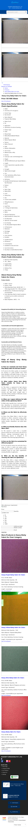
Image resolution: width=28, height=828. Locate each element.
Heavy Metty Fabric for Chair (12, 91)
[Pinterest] (9, 762)
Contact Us (4, 772)
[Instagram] (7, 762)
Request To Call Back (6, 86)
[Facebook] (2, 762)
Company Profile (6, 768)
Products (7, 90)
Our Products (5, 770)
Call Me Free (15, 811)
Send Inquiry (6, 84)
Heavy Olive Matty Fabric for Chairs (12, 678)
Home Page (4, 766)
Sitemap (4, 774)
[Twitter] (5, 762)
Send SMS (15, 806)
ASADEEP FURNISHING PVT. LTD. (15, 7)
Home (6, 88)
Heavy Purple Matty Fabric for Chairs (13, 575)
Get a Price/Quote (6, 101)
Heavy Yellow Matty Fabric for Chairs (13, 627)
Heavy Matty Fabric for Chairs (10, 732)
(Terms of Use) (15, 818)
